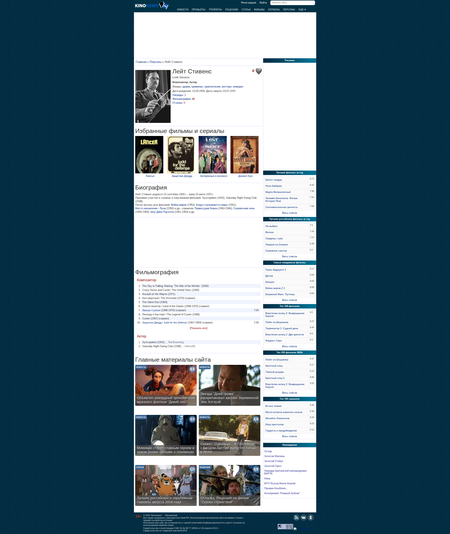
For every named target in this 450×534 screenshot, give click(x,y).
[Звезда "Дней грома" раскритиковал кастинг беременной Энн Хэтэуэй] (229, 386)
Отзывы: (178, 102)
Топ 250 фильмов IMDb (290, 352)
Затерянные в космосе (213, 175)
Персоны (289, 9)
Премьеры (198, 9)
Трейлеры (215, 9)
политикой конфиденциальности (207, 523)
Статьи (246, 9)
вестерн (227, 86)
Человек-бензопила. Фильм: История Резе (281, 199)
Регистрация (248, 2)
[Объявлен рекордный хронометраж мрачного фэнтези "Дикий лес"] (166, 386)
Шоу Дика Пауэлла (162, 211)
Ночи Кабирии (273, 185)
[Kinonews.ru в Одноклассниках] (310, 517)
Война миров (179, 204)
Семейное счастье (276, 250)
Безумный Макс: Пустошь (280, 294)
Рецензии (231, 9)
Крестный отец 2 (275, 378)
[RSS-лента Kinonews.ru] (296, 517)
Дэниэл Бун (245, 175)
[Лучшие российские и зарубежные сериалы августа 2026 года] (166, 486)
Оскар (268, 451)
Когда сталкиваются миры (212, 204)
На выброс (271, 226)
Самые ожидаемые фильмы (290, 262)
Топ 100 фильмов (290, 306)
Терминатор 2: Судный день (281, 328)
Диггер (269, 275)
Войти (263, 2)
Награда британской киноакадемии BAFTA (285, 472)
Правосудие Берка (206, 208)
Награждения (289, 445)
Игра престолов (274, 424)
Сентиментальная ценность (281, 207)
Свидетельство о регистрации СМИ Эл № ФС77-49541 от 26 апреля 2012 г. (181, 528)
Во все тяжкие (273, 406)
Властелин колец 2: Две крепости (284, 334)
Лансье (150, 175)
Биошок (269, 282)
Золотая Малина (274, 456)
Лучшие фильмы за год (289, 172)
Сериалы (274, 9)
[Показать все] (198, 328)
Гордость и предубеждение (281, 430)
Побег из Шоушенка (276, 322)
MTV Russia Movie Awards (280, 483)
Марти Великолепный (278, 192)
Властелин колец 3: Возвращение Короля (284, 314)
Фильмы (259, 9)
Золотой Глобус (274, 461)
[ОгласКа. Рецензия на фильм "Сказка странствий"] (229, 486)
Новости (182, 9)
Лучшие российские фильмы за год (289, 219)
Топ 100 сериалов (290, 399)
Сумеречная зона (243, 208)
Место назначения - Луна (150, 208)
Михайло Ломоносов (277, 418)
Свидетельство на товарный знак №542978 (165, 530)
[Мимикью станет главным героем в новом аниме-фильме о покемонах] (166, 436)
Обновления (171, 515)
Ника (267, 478)
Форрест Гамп (273, 340)
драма (186, 86)
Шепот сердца (273, 179)
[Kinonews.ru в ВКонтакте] (303, 517)
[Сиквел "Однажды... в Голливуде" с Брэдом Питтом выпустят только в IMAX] (229, 436)
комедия (238, 86)
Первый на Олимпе (276, 244)
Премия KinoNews (275, 488)
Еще (301, 9)
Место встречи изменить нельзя (283, 412)
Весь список (289, 212)
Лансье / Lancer (151, 310)
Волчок (269, 232)
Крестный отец (273, 365)
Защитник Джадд (182, 175)
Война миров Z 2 (275, 288)
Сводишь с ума (274, 238)
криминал (197, 86)
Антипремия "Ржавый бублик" (282, 493)
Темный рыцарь (274, 371)
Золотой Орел (272, 466)
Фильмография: (183, 98)
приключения (212, 86)
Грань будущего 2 (275, 269)
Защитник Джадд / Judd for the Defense (164, 322)
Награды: (179, 94)
